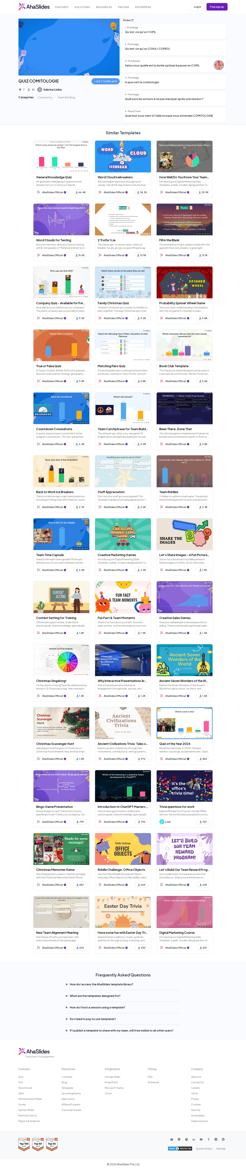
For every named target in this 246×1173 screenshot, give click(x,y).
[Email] (171, 1139)
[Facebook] (208, 1139)
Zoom (108, 1093)
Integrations (112, 1069)
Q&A (21, 1093)
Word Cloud (25, 1087)
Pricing (123, 7)
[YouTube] (201, 1139)
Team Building (66, 97)
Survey (22, 1104)
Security (195, 1109)
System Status (204, 1148)
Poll (20, 1082)
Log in (197, 6)
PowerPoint (111, 1082)
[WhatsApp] (179, 1139)
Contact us (197, 1082)
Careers (195, 1087)
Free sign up (217, 6)
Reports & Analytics (29, 1120)
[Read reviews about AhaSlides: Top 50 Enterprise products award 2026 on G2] (51, 1144)
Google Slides (112, 1076)
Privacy (195, 1098)
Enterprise (143, 7)
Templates (67, 1087)
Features (62, 7)
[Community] (186, 1139)
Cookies (196, 1104)
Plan (150, 1076)
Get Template (106, 81)
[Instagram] (216, 1139)
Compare (67, 1076)
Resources (104, 7)
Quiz (20, 1076)
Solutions (82, 7)
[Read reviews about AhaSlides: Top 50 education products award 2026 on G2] (38, 1144)
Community (45, 97)
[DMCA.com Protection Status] (180, 1148)
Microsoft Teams (114, 1087)
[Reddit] (223, 1139)
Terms (194, 1093)
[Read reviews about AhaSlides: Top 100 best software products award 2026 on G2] (24, 1144)
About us (196, 1076)
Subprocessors (199, 1120)
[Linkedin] (193, 1139)
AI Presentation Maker (30, 1098)
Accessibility (198, 1115)
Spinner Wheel (26, 1109)
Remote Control (27, 1115)
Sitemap (221, 1148)
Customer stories (71, 1109)
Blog (64, 1082)
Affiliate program (71, 1104)
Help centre (68, 1098)
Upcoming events (71, 1093)
